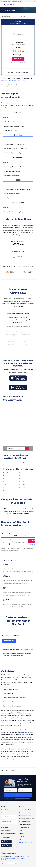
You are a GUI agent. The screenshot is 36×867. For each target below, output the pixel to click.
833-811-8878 (20, 63)
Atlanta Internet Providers (24, 824)
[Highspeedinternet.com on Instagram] (26, 843)
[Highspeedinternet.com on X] (23, 843)
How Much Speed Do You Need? (8, 833)
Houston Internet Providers (25, 815)
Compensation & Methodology (8, 858)
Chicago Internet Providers (25, 812)
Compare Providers (5, 809)
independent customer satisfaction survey (13, 80)
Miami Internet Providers (24, 821)
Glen (20, 476)
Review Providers (5, 812)
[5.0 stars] (23, 51)
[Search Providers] (15, 817)
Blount (5, 482)
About (20, 830)
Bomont (5, 488)
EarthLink (18, 21)
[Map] (18, 426)
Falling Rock (6, 473)
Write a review (9, 640)
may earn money (6, 1)
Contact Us (21, 836)
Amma (5, 491)
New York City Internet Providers (26, 818)
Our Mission (21, 833)
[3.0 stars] (18, 51)
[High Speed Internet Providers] (9, 4)
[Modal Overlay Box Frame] (18, 788)
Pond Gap (22, 482)
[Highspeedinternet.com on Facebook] (20, 843)
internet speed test (21, 105)
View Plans (16, 59)
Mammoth (22, 488)
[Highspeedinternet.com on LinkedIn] (32, 843)
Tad (4, 476)
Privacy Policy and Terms (21, 858)
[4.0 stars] (20, 51)
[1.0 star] (13, 51)
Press (20, 839)
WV (7, 770)
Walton (5, 485)
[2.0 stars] (16, 51)
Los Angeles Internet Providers (26, 809)
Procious (22, 479)
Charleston (6, 479)
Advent (21, 473)
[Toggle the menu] (33, 4)
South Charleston (24, 485)
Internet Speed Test (5, 830)
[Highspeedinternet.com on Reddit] (29, 843)
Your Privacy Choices (7, 859)
